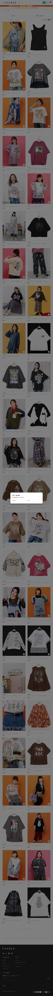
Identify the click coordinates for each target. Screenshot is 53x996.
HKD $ (29, 500)
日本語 (14, 500)
